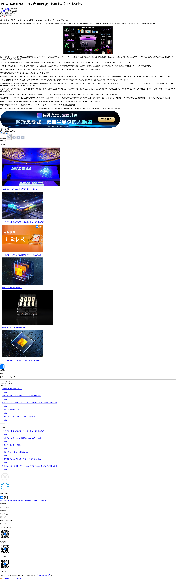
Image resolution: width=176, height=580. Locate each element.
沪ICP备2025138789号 (43, 575)
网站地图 (28, 500)
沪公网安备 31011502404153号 (11, 578)
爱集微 (7, 9)
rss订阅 (46, 500)
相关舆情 (3, 11)
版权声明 (9, 500)
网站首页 (3, 500)
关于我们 (34, 500)
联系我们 (22, 500)
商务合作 (41, 500)
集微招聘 (16, 500)
